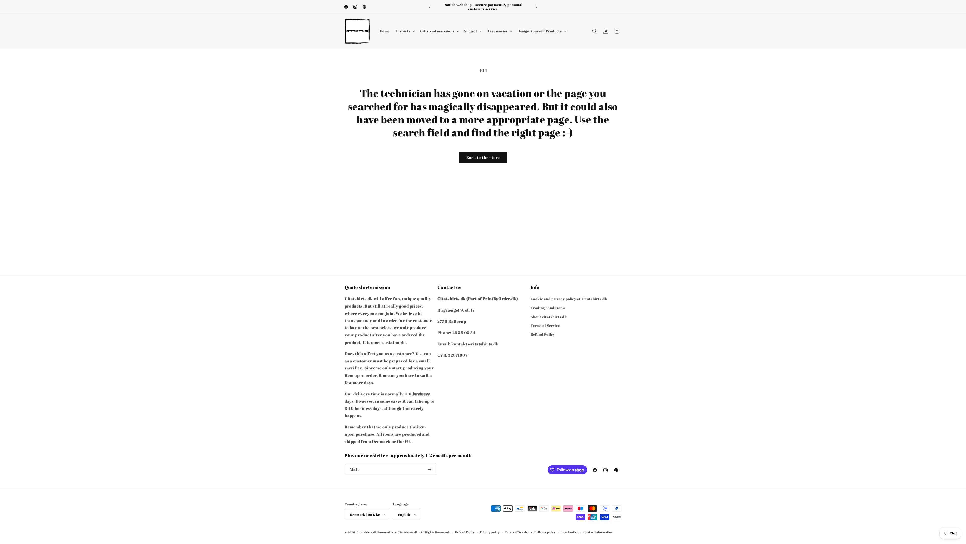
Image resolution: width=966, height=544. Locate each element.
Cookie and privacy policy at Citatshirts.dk (569, 298)
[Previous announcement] (429, 7)
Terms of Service (545, 325)
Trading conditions (548, 307)
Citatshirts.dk (367, 532)
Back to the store (483, 157)
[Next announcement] (536, 7)
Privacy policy (490, 532)
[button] (405, 31)
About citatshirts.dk (549, 316)
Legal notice (569, 532)
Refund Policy (543, 334)
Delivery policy (545, 532)
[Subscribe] (429, 469)
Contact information (598, 532)
